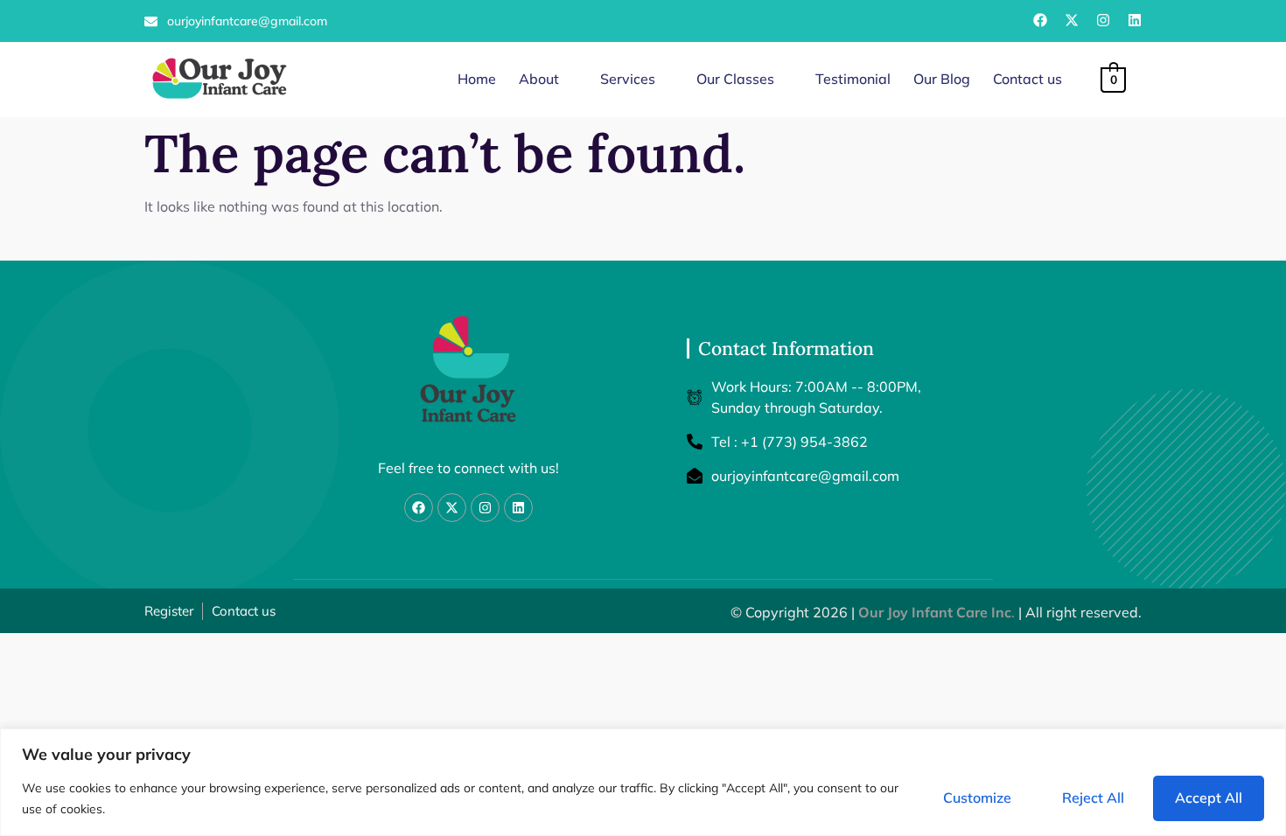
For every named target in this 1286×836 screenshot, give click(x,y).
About (539, 78)
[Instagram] (1103, 20)
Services (627, 78)
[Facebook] (1040, 20)
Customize (977, 797)
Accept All (1208, 797)
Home (477, 78)
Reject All (1093, 797)
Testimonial (853, 78)
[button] (548, 80)
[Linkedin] (1135, 20)
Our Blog (941, 78)
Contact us (1027, 78)
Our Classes (735, 78)
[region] (643, 782)
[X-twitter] (1072, 20)
